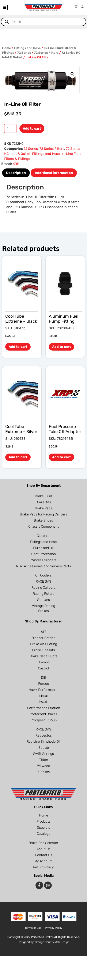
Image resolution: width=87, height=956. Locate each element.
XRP (16, 164)
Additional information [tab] (54, 173)
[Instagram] (48, 885)
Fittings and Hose (27, 48)
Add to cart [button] (18, 347)
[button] (5, 7)
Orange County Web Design (52, 942)
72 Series (24, 53)
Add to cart (32, 128)
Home (6, 48)
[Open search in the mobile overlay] (43, 22)
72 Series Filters (46, 53)
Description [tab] (16, 173)
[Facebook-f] (39, 885)
